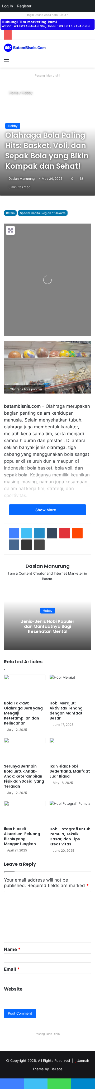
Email (12, 969)
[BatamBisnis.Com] (25, 48)
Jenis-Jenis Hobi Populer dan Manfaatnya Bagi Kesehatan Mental (47, 626)
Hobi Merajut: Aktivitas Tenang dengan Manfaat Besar (66, 710)
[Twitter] (26, 533)
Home (13, 93)
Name (12, 949)
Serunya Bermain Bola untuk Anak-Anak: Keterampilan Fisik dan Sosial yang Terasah (24, 776)
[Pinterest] (64, 533)
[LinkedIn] (39, 533)
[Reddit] (77, 533)
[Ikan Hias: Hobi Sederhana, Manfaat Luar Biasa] (70, 749)
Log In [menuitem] (7, 6)
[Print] (39, 544)
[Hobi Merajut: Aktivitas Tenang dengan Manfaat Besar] (70, 686)
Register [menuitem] (24, 6)
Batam (10, 213)
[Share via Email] (26, 544)
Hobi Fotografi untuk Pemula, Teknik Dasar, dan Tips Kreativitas (70, 836)
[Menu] (6, 61)
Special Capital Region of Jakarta (42, 213)
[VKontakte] (14, 544)
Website (13, 989)
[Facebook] (14, 533)
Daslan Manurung (21, 179)
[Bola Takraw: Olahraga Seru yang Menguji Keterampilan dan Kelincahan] (24, 686)
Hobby (27, 93)
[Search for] (88, 61)
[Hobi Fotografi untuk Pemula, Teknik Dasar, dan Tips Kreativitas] (70, 812)
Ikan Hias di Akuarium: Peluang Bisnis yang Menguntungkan (22, 836)
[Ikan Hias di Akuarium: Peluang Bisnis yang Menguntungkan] (24, 812)
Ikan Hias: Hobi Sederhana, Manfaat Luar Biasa (70, 771)
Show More (46, 510)
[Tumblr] (52, 533)
